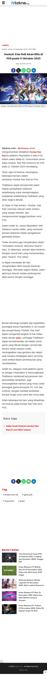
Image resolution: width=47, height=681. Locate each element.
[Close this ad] (45, 672)
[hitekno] (20, 3)
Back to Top (23, 670)
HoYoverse (23, 148)
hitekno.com (18, 666)
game (18, 338)
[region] (23, 24)
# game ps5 (27, 495)
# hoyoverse (8, 501)
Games (5, 45)
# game (21, 501)
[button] (3, 2)
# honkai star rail (10, 495)
